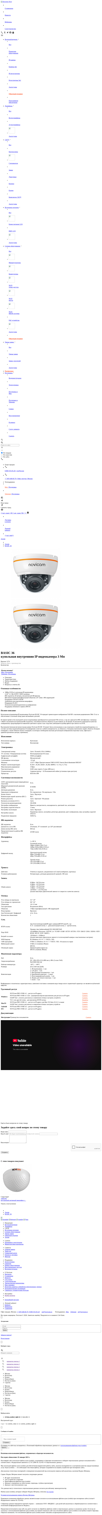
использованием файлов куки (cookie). (74, 1445)
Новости (8, 1278)
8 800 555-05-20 (34, 1312)
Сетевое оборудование (13, 246)
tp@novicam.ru (82, 1312)
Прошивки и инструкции (13, 1242)
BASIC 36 (8, 546)
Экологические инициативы (14, 1283)
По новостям (7, 455)
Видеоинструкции (11, 1269)
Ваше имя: (4, 1132)
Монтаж (7, 1256)
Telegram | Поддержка (8, 674)
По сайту (6, 457)
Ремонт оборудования (12, 1265)
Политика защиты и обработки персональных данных (23, 1287)
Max (67, 1312)
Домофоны (9, 106)
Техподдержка (10, 1262)
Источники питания (12, 207)
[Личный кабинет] (2, 510)
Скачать (85, 993)
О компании (9, 1276)
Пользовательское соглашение (15, 1288)
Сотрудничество (10, 1281)
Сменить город (6, 507)
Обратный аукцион (11, 1235)
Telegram (73, 1312)
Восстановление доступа (13, 1267)
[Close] (1, 1317)
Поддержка (9, 373)
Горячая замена (10, 1249)
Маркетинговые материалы (14, 1244)
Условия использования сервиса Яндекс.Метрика (17, 1495)
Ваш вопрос (5, 1142)
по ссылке (50, 1492)
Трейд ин (8, 1251)
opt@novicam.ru (47, 1312)
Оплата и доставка (11, 1255)
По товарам (7, 453)
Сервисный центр (11, 1253)
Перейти (85, 1000)
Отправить (5, 1152)
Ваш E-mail (20, 1134)
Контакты (8, 1274)
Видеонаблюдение (11, 39)
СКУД (7, 140)
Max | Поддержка (7, 672)
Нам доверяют (10, 1285)
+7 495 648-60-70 (22, 1312)
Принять (4, 1447)
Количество (5, 665)
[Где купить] (2, 498)
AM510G (13, 1199)
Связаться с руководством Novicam (17, 1290)
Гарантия (8, 1263)
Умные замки (9, 342)
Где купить (8, 1279)
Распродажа (9, 371)
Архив (3, 539)
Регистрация (5, 1338)
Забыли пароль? (6, 1335)
